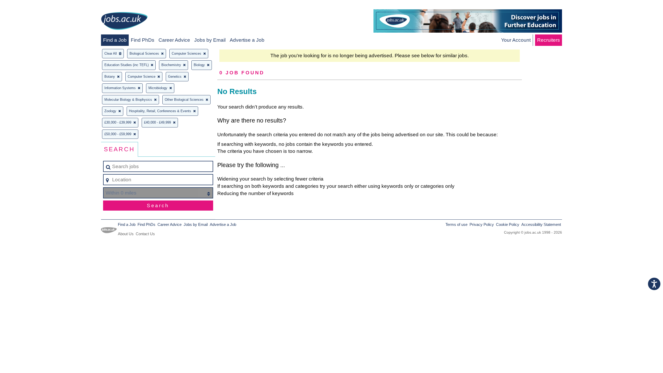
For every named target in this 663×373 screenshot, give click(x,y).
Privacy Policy (482, 224)
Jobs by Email (210, 40)
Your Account (516, 40)
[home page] (124, 21)
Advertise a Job (247, 40)
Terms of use (456, 224)
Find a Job (115, 40)
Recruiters (548, 40)
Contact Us (145, 234)
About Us (126, 234)
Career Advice (174, 40)
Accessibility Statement (541, 224)
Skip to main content (24, 5)
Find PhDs (142, 40)
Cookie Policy (507, 224)
